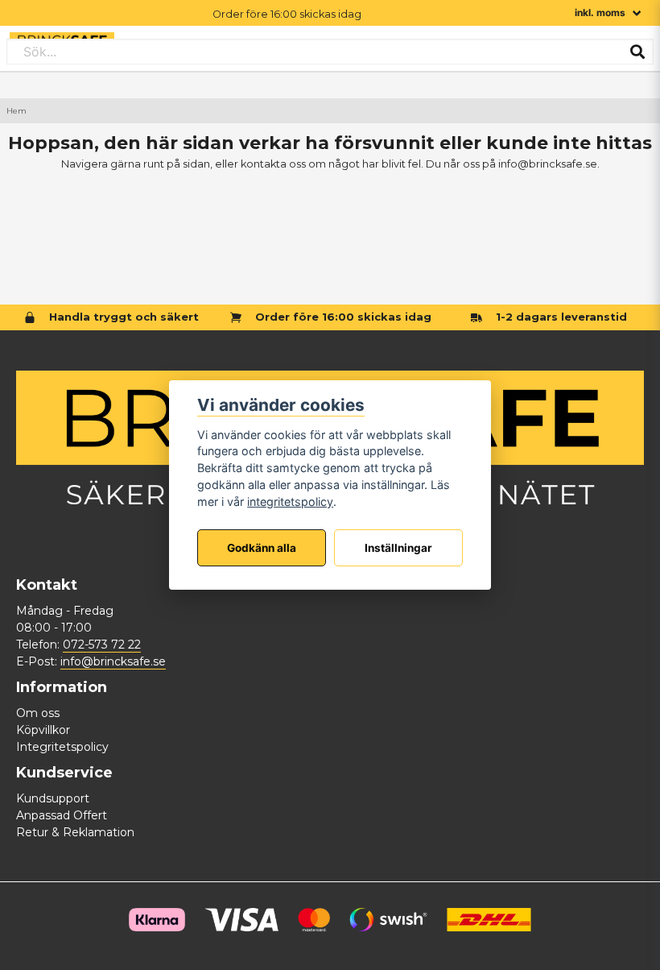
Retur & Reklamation (75, 832)
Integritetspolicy (62, 747)
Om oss (38, 713)
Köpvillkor (43, 730)
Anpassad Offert (61, 815)
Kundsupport (52, 798)
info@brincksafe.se (113, 661)
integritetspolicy (290, 501)
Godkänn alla (261, 547)
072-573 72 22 (102, 644)
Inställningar (398, 547)
